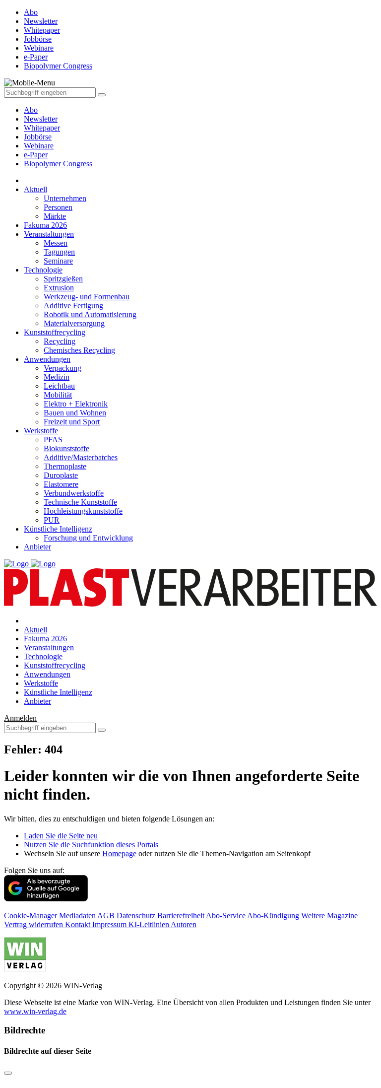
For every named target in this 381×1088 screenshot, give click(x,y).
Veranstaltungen (49, 234)
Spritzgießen (63, 278)
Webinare (39, 145)
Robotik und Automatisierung (90, 314)
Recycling (59, 341)
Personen (58, 207)
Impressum (110, 924)
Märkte (55, 216)
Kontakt (78, 924)
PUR (52, 520)
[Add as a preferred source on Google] (46, 898)
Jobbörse (38, 137)
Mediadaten (78, 915)
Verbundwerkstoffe (74, 493)
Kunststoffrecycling (54, 332)
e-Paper (36, 154)
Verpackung (62, 368)
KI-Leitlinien (149, 924)
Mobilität (58, 395)
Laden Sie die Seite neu (61, 835)
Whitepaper (42, 128)
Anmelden (20, 718)
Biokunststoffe (66, 448)
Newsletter (41, 119)
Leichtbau (59, 386)
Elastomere (61, 484)
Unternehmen (65, 198)
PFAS (53, 439)
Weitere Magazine (329, 915)
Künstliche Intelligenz (58, 529)
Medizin (56, 377)
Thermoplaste (65, 466)
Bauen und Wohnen (75, 412)
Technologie (43, 270)
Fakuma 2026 (45, 225)
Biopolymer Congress (58, 163)
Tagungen (59, 252)
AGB (107, 915)
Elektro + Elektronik (76, 404)
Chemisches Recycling (79, 350)
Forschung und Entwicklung (88, 538)
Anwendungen (47, 359)
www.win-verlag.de (35, 1011)
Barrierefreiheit (181, 915)
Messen (55, 243)
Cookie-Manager (31, 915)
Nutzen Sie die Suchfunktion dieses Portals (91, 844)
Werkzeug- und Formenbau (86, 296)
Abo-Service (226, 915)
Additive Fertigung (73, 305)
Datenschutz (137, 915)
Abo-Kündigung (274, 915)
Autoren (183, 924)
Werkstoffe (41, 430)
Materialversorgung (74, 323)
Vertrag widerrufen (34, 924)
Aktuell (35, 189)
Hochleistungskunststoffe (83, 511)
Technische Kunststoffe (80, 502)
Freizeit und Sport (72, 421)
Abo (31, 110)
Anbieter (37, 547)
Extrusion (59, 287)
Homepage (119, 853)
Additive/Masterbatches (81, 457)
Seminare (58, 261)
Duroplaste (61, 475)
